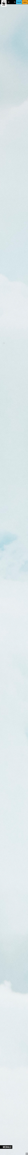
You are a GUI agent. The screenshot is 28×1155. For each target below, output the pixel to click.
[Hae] (14, 2)
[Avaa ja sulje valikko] (8, 2)
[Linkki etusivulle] (4, 3)
